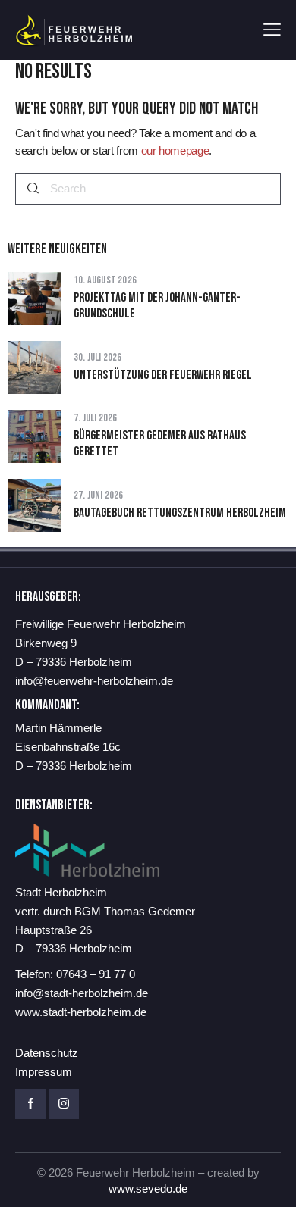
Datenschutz (46, 1052)
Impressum (43, 1071)
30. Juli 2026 (98, 357)
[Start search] (33, 189)
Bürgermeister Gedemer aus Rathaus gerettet (160, 443)
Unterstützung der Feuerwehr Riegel (163, 375)
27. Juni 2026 (99, 495)
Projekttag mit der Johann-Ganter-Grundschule (157, 305)
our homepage (175, 150)
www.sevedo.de (148, 1188)
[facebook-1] (30, 1104)
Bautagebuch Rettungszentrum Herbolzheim (180, 513)
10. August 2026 (105, 280)
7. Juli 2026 (95, 417)
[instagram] (64, 1104)
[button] (272, 30)
